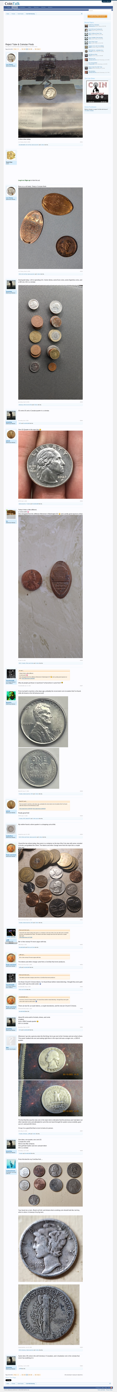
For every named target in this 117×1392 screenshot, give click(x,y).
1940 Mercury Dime (92, 54)
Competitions (22, 7)
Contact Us (98, 1387)
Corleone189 (91, 64)
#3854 (81, 986)
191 (22, 49)
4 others (37, 793)
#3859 (81, 1347)
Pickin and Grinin (29, 663)
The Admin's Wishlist (89, 110)
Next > (38, 49)
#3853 (81, 964)
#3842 (81, 271)
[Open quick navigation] (81, 13)
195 (31, 49)
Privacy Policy (109, 1389)
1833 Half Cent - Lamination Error (95, 50)
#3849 (81, 815)
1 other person (36, 818)
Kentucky (21, 404)
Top (109, 1387)
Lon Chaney (9, 64)
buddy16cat (9, 836)
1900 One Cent (91, 58)
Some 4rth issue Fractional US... (95, 29)
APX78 (8, 441)
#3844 (81, 420)
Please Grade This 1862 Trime (95, 67)
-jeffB (7, 940)
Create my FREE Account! (97, 16)
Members (50, 7)
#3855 (81, 1008)
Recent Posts (17, 9)
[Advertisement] (44, 30)
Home (8, 7)
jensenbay (9, 291)
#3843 (81, 402)
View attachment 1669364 (28, 678)
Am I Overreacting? (92, 62)
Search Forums (8, 9)
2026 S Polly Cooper (93, 41)
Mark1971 (8, 702)
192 (25, 49)
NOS (20, 274)
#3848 (81, 791)
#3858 (81, 1150)
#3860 (81, 1365)
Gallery (29, 7)
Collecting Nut (91, 26)
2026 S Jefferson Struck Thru (95, 33)
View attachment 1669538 (25, 808)
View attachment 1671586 (25, 937)
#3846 (81, 660)
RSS (111, 1387)
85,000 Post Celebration (93, 24)
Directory (43, 7)
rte (7, 521)
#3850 (81, 834)
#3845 (81, 501)
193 (27, 49)
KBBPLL (90, 47)
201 (35, 49)
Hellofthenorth (28, 46)
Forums (15, 7)
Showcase (36, 7)
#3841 (81, 142)
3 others (37, 663)
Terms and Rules (101, 1389)
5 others (42, 144)
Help (103, 1387)
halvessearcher (35, 144)
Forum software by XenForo (16, 1389)
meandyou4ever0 (92, 59)
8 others (36, 404)
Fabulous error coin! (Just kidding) (96, 46)
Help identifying (91, 71)
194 (29, 49)
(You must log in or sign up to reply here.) (74, 1374)
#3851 (81, 919)
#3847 (81, 685)
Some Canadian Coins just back (95, 37)
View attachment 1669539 (39, 808)
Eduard (90, 55)
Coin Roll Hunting (15, 46)
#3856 (81, 1027)
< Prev (14, 49)
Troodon (28, 503)
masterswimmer (10, 1170)
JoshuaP (90, 51)
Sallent (89, 30)
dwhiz (89, 34)
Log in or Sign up (106, 1)
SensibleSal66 (22, 144)
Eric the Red (28, 144)
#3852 (81, 944)
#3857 (81, 1131)
